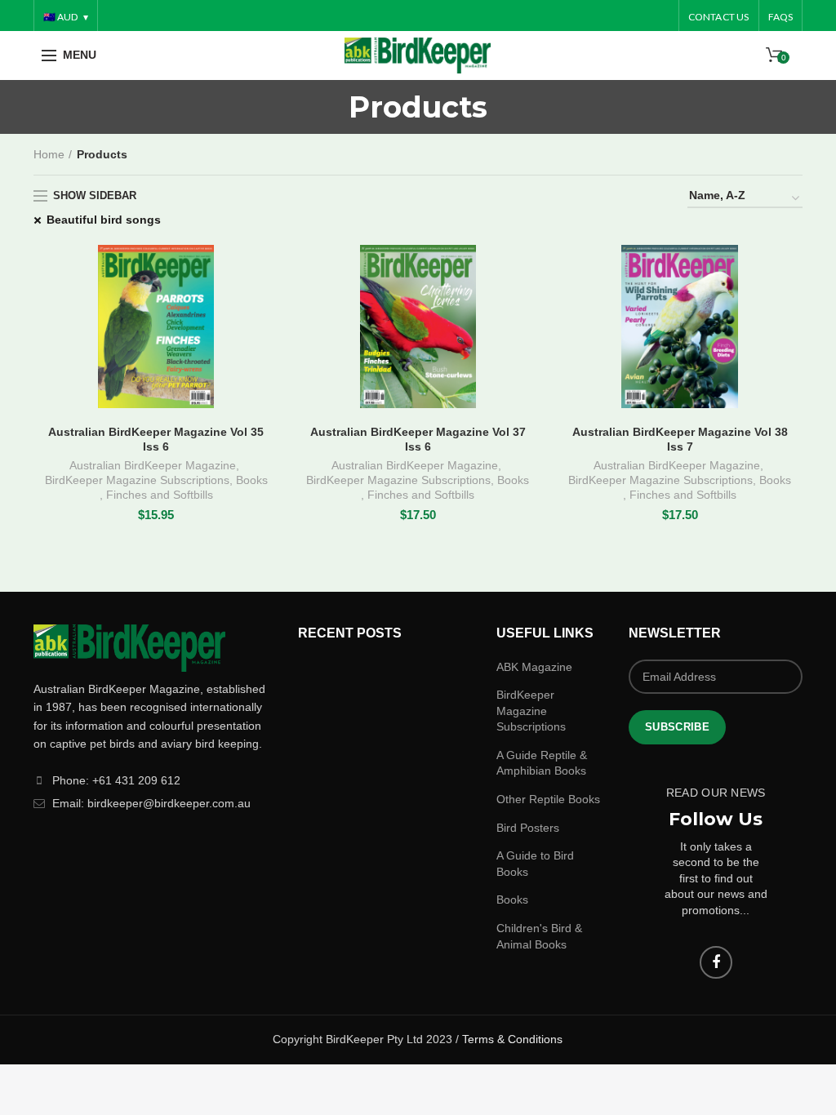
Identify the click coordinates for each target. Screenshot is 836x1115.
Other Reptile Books (548, 799)
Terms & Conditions (512, 1039)
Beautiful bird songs (104, 219)
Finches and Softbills (159, 494)
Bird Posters (527, 827)
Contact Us (718, 17)
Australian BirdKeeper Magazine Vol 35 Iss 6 (156, 439)
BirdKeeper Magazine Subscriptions (137, 479)
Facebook (716, 962)
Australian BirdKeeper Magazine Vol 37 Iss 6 (418, 439)
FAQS (781, 17)
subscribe (677, 727)
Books (252, 479)
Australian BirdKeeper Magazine (152, 465)
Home (48, 154)
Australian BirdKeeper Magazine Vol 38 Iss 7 (680, 439)
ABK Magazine (534, 666)
